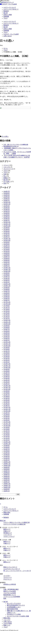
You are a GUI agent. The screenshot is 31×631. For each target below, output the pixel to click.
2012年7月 (6, 413)
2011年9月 (6, 427)
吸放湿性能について (9, 595)
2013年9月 (6, 391)
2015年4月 (6, 356)
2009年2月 (6, 480)
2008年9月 (6, 489)
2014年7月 (6, 373)
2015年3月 (6, 358)
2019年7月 (6, 276)
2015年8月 (6, 349)
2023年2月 (6, 235)
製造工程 (3, 520)
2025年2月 (6, 209)
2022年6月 (6, 247)
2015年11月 (6, 344)
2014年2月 (6, 382)
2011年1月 (6, 440)
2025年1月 (6, 211)
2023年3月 (6, 233)
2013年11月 (6, 387)
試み (4, 183)
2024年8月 (6, 215)
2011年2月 (6, 438)
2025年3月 (6, 207)
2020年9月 (6, 253)
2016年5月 (6, 333)
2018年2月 (6, 298)
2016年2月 (6, 338)
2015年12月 (6, 342)
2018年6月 (6, 293)
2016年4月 (6, 335)
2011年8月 (6, 429)
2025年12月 (6, 202)
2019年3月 (6, 278)
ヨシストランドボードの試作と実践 (18, 616)
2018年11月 (6, 286)
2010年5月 (6, 453)
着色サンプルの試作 (9, 591)
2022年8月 (6, 244)
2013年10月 (6, 389)
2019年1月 (6, 282)
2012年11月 (6, 409)
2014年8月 (6, 371)
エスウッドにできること (11, 9)
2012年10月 (6, 411)
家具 (4, 598)
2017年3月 (6, 315)
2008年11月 (6, 485)
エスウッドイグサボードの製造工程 (14, 524)
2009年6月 (6, 473)
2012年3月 (6, 418)
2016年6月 (6, 331)
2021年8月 (6, 249)
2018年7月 (6, 291)
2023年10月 (6, 226)
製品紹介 (6, 11)
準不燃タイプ (7, 533)
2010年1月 (6, 460)
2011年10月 (6, 425)
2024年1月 (6, 220)
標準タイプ (6, 529)
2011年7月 (6, 431)
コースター (6, 575)
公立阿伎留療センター (14, 607)
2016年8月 (6, 327)
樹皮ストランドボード (10, 567)
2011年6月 (6, 433)
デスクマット (7, 579)
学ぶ (4, 176)
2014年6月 (6, 375)
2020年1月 (6, 266)
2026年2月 (6, 198)
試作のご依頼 (7, 14)
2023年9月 (6, 227)
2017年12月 (6, 302)
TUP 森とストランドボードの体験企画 (15, 144)
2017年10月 (6, 304)
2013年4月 (6, 400)
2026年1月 (6, 200)
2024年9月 (6, 213)
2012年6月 (6, 414)
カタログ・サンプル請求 (9, 4)
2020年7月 (6, 256)
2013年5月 (6, 398)
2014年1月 (6, 384)
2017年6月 (6, 309)
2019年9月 (6, 273)
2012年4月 (6, 416)
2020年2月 (6, 264)
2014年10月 (6, 367)
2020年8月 (6, 255)
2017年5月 (6, 311)
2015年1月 (6, 362)
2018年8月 (6, 289)
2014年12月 (6, 364)
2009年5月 (6, 474)
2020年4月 (6, 260)
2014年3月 (6, 380)
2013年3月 (6, 402)
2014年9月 (6, 369)
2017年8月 (6, 306)
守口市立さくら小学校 (14, 614)
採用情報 (6, 16)
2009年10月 (6, 465)
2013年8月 (6, 393)
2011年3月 (6, 436)
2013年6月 (6, 396)
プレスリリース (8, 169)
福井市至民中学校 (12, 609)
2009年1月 (6, 482)
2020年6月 (6, 258)
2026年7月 (6, 191)
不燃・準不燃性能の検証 (11, 589)
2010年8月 (6, 447)
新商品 (5, 178)
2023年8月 (6, 229)
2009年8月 (6, 469)
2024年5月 (6, 217)
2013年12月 (6, 385)
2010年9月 (6, 445)
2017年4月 (6, 313)
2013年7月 (6, 394)
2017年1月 (6, 318)
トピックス (6, 167)
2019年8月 (6, 275)
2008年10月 (6, 487)
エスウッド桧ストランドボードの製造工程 (16, 522)
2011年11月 (6, 424)
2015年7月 (6, 351)
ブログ (5, 18)
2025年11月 (6, 204)
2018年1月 (6, 300)
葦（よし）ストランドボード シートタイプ (17, 570)
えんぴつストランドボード (11, 569)
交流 (4, 174)
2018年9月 (6, 287)
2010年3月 (6, 456)
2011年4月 (6, 434)
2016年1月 (6, 340)
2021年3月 (6, 251)
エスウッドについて (9, 7)
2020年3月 (6, 262)
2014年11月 (6, 365)
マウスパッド (7, 577)
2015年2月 (6, 360)
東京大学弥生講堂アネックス (16, 605)
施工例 (5, 13)
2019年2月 (6, 280)
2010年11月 (6, 444)
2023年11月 (6, 224)
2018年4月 (6, 296)
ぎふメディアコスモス (14, 603)
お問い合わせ (7, 36)
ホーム (5, 48)
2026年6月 (6, 193)
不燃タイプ (6, 531)
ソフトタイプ (7, 534)
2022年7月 (6, 246)
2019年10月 (6, 271)
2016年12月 (6, 320)
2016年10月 (6, 324)
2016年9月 (6, 325)
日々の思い (5, 136)
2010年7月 (6, 449)
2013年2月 (6, 404)
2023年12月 (6, 222)
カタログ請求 (7, 623)
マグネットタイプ (8, 536)
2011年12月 (6, 422)
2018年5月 (6, 295)
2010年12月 (6, 442)
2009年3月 (6, 478)
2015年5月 (6, 355)
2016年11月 (6, 322)
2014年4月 (6, 378)
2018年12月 (6, 284)
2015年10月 (6, 345)
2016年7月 (6, 329)
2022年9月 (6, 242)
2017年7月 (6, 307)
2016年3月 (6, 336)
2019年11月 (6, 269)
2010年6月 (6, 451)
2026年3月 (6, 197)
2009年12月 (6, 462)
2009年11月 (6, 463)
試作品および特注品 (9, 584)
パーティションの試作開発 (11, 596)
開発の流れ (6, 512)
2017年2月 (6, 316)
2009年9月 (6, 467)
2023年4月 (6, 231)
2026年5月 (6, 195)
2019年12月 (6, 267)
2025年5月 (6, 206)
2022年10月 (6, 240)
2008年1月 (6, 491)
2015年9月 (6, 347)
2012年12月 (6, 407)
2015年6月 (6, 353)
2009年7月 (6, 471)
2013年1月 (6, 405)
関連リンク (6, 625)
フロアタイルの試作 (9, 593)
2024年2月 (6, 218)
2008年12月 (6, 483)
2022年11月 (6, 238)
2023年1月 (6, 237)
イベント (6, 165)
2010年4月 (6, 454)
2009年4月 (6, 476)
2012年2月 (6, 420)
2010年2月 (6, 458)
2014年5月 (6, 376)
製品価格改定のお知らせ (11, 146)
